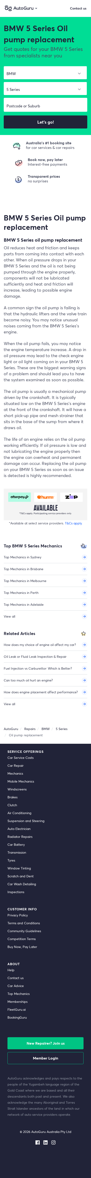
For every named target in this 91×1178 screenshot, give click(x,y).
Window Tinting (19, 868)
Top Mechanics (18, 993)
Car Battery (16, 844)
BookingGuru (17, 1017)
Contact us (15, 978)
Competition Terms (21, 939)
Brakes (12, 797)
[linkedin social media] (45, 1141)
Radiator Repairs (19, 836)
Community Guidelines (24, 931)
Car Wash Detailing (21, 884)
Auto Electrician (19, 828)
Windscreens (17, 789)
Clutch (12, 805)
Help (10, 970)
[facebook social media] (38, 1141)
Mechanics (15, 773)
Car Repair (15, 765)
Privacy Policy (17, 915)
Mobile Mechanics (20, 781)
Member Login (45, 1058)
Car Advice (15, 986)
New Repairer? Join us (46, 1043)
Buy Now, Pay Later (22, 946)
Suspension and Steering (25, 821)
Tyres (11, 860)
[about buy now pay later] (45, 504)
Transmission (16, 852)
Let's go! (45, 122)
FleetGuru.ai (16, 1009)
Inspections (15, 892)
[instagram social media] (53, 1141)
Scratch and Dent (20, 876)
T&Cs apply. (73, 523)
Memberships (17, 1001)
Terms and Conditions (23, 923)
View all (9, 616)
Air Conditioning (19, 813)
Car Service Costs (20, 757)
